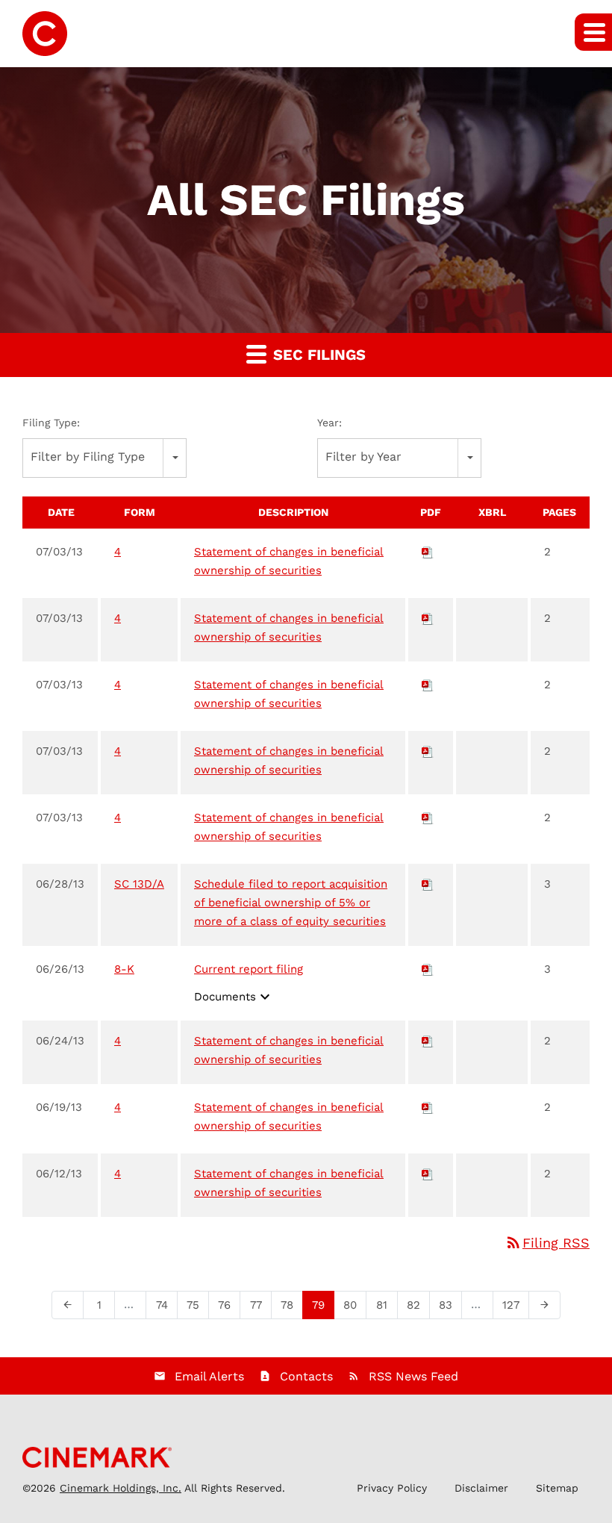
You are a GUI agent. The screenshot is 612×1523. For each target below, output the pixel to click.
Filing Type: (51, 423)
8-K (124, 969)
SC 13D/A (139, 884)
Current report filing (248, 969)
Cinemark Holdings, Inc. (120, 1488)
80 (354, 1305)
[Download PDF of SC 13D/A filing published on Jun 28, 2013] (428, 884)
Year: (329, 423)
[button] (593, 32)
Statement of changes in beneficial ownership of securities (289, 561)
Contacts (306, 1376)
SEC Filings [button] (317, 355)
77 (260, 1305)
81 (386, 1305)
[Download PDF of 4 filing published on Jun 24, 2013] (428, 1040)
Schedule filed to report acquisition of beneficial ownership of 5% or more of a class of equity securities (290, 902)
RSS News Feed (413, 1376)
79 (322, 1305)
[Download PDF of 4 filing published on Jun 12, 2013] (428, 1173)
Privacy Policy (392, 1488)
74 (166, 1305)
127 (514, 1305)
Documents (234, 997)
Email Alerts (209, 1376)
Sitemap (557, 1488)
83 (450, 1305)
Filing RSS (547, 1243)
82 (418, 1305)
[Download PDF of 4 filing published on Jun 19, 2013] (428, 1107)
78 (291, 1305)
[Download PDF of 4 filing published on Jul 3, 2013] (428, 551)
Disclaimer (481, 1488)
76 (228, 1305)
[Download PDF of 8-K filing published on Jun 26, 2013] (428, 969)
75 (197, 1305)
